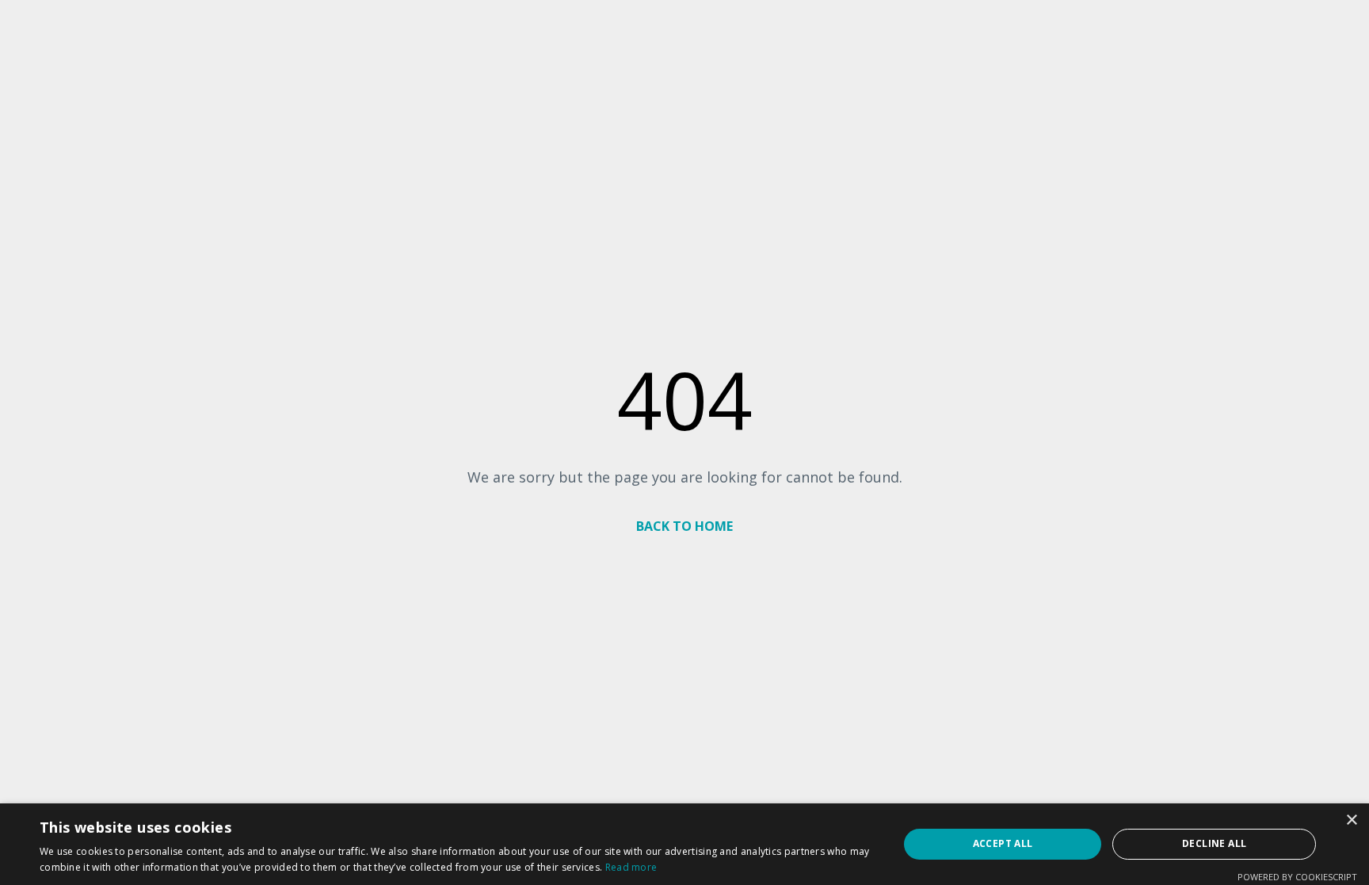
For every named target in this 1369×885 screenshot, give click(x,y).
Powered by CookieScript (1297, 877)
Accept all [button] (1003, 843)
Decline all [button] (1214, 843)
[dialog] (684, 844)
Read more (631, 867)
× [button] (1351, 820)
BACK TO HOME (684, 526)
